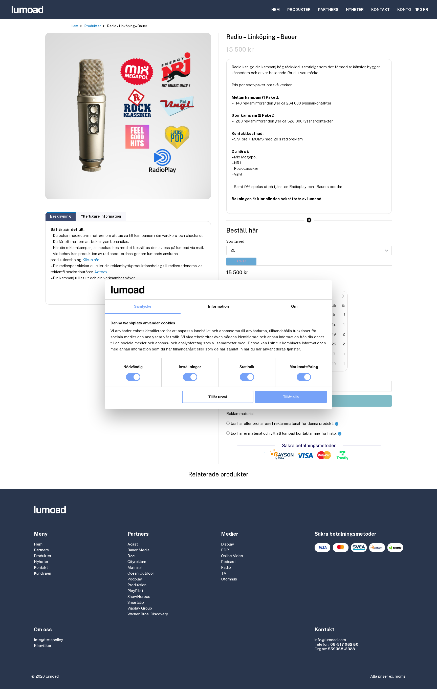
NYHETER (355, 9)
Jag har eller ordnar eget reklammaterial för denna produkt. (282, 423)
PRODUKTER (299, 9)
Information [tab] (218, 306)
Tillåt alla (291, 397)
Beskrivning (60, 216)
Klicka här (90, 260)
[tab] (60, 216)
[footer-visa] (322, 547)
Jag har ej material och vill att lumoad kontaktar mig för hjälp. (284, 433)
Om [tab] (294, 306)
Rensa (241, 261)
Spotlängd (235, 241)
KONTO (404, 9)
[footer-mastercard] (340, 547)
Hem (74, 26)
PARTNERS (328, 9)
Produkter (92, 26)
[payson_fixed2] (377, 547)
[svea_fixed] (359, 547)
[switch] (190, 377)
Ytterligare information (101, 216)
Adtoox (100, 272)
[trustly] (395, 547)
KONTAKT (380, 9)
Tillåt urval (217, 397)
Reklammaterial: (240, 413)
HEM (275, 9)
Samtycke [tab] (142, 306)
